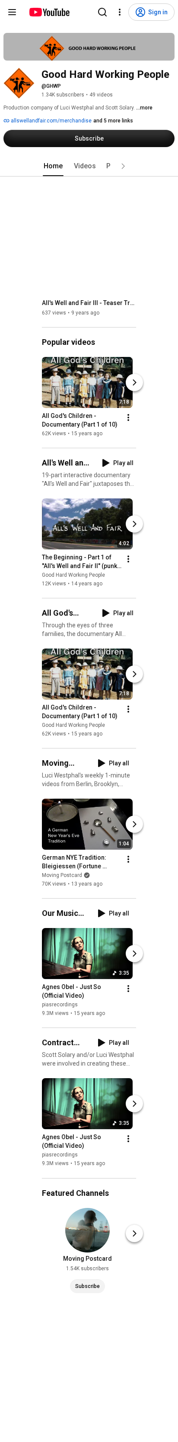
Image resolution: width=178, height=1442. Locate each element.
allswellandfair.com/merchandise (51, 121)
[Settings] (119, 12)
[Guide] (12, 12)
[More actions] (128, 417)
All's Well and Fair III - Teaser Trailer (89, 302)
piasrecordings (60, 1005)
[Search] (102, 12)
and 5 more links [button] (113, 121)
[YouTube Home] (49, 12)
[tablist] (89, 166)
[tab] (53, 166)
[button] (123, 166)
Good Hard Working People (73, 575)
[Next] (134, 382)
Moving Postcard (62, 875)
